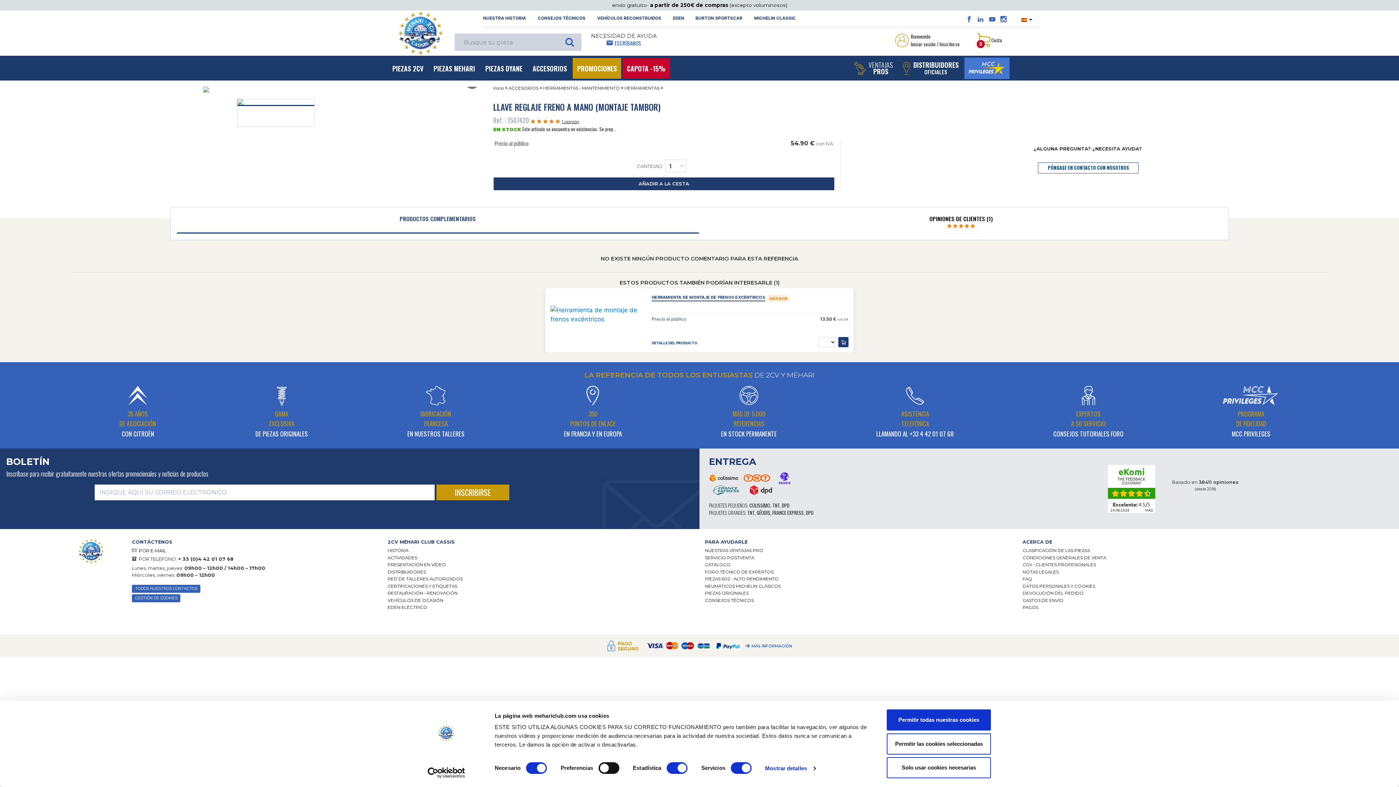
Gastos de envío (1043, 600)
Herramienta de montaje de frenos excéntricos (708, 297)
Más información (772, 646)
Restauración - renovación (423, 593)
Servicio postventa (729, 557)
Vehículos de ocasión (415, 600)
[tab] (438, 220)
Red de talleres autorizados (425, 579)
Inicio (498, 88)
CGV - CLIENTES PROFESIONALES (1059, 564)
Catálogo (717, 564)
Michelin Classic (775, 18)
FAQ (1027, 579)
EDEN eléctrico (407, 607)
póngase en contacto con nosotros (1088, 167)
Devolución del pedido (1053, 593)
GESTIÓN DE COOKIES (156, 598)
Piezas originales (727, 593)
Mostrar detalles (786, 768)
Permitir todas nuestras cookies (938, 720)
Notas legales (1041, 572)
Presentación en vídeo (417, 564)
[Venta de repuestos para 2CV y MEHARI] (420, 33)
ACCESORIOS (523, 88)
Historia (398, 550)
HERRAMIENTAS (641, 88)
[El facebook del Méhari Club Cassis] (969, 19)
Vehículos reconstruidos (629, 18)
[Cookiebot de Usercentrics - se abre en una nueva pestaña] (446, 772)
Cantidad (649, 166)
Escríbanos (628, 43)
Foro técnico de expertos (739, 572)
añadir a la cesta (664, 184)
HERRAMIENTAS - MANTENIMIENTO (581, 88)
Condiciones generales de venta (1064, 557)
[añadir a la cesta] (843, 342)
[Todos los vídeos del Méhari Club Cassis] (992, 19)
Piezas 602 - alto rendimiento (742, 579)
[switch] (609, 768)
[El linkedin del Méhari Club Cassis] (980, 19)
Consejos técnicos (561, 18)
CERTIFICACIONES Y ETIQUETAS (422, 586)
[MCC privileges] (987, 68)
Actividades (402, 557)
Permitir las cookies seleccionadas (939, 744)
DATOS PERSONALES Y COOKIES (1059, 586)
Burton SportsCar (718, 18)
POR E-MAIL (152, 550)
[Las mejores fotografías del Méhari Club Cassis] (1003, 19)
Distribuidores (407, 572)
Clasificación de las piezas (1056, 550)
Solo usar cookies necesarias (939, 767)
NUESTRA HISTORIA (504, 18)
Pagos (1030, 607)
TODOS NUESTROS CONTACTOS (166, 588)
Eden (678, 18)
